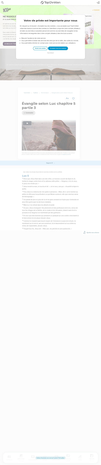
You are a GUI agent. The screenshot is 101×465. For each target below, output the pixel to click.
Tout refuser (50, 53)
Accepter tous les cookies (58, 48)
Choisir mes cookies (40, 48)
